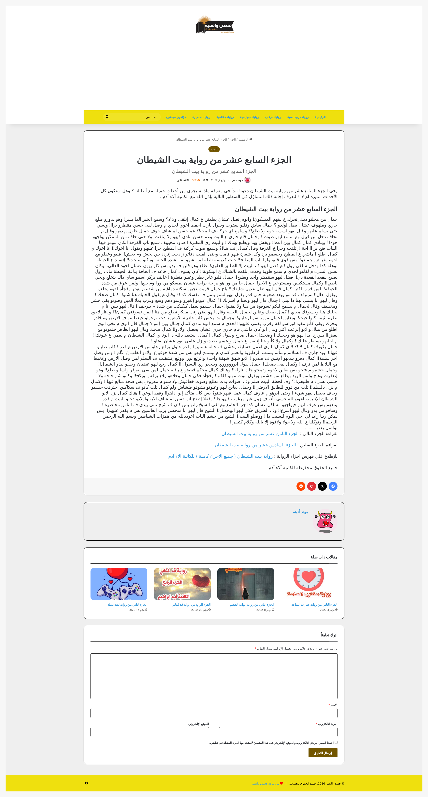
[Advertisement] (307, 74)
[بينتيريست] (311, 486)
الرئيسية (320, 117)
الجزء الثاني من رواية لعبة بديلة (127, 604)
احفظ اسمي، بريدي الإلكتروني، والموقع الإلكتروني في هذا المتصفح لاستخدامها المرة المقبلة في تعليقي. (271, 742)
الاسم (332, 705)
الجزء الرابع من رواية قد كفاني (191, 604)
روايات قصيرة (201, 117)
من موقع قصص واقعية (265, 783)
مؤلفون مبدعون (176, 117)
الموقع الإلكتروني (198, 723)
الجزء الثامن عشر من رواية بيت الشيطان (260, 433)
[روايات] (214, 24)
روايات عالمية (225, 117)
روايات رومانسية (298, 117)
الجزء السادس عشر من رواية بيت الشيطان (255, 445)
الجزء (232, 139)
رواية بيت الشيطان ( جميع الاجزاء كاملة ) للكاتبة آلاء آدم (220, 456)
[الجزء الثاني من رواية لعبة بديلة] (119, 584)
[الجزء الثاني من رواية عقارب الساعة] (309, 584)
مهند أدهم (237, 180)
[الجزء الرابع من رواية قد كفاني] (182, 584)
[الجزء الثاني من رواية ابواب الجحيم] (245, 584)
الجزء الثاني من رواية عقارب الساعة (314, 604)
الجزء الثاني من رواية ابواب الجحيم (252, 604)
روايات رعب (273, 117)
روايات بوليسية (249, 117)
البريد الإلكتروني (326, 723)
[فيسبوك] (333, 486)
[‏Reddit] (300, 486)
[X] (322, 486)
